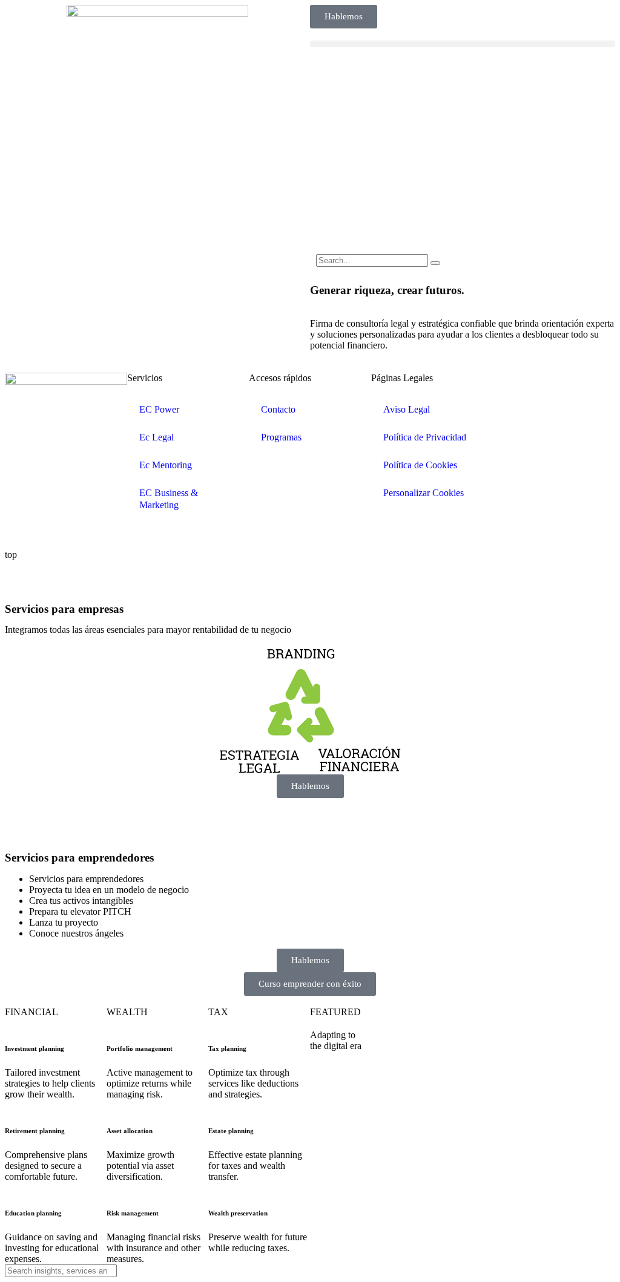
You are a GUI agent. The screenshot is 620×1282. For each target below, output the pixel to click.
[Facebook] (541, 388)
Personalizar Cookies (423, 493)
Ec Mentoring (165, 465)
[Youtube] (508, 420)
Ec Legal (156, 437)
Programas (281, 437)
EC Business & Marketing (168, 499)
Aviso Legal (406, 409)
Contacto (278, 409)
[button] (462, 44)
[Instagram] (573, 388)
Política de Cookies (420, 465)
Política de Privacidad (424, 437)
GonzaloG (94, 534)
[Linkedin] (508, 388)
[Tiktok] (541, 420)
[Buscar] (435, 263)
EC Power (159, 409)
